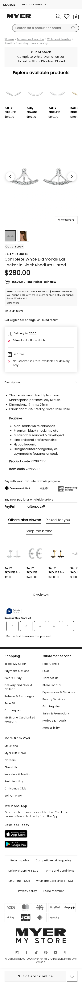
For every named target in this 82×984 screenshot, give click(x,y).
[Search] (74, 28)
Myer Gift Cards (16, 753)
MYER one (11, 746)
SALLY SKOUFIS (16, 254)
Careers (10, 760)
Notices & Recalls (55, 721)
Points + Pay (13, 678)
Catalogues (13, 710)
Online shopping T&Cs (23, 871)
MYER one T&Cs (19, 881)
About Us (11, 767)
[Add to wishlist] (72, 976)
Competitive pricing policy (54, 860)
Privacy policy (27, 891)
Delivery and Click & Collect (18, 687)
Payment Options (17, 671)
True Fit (10, 703)
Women (9, 39)
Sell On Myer (13, 796)
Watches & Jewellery (59, 39)
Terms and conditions (59, 871)
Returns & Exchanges (19, 696)
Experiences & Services (59, 692)
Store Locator (52, 685)
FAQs (46, 671)
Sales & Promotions (56, 713)
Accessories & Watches (30, 39)
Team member (53, 891)
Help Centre (51, 664)
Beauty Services (54, 699)
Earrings (43, 43)
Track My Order (15, 664)
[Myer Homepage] (19, 18)
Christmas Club (15, 788)
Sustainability (14, 781)
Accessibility (51, 728)
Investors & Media (17, 774)
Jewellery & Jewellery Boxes (20, 43)
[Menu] (6, 28)
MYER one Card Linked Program (20, 719)
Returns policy (20, 860)
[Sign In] (58, 16)
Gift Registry (51, 706)
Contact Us (50, 678)
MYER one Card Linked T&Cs (55, 881)
